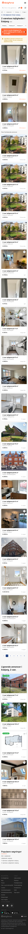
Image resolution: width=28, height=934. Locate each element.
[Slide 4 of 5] (14, 62)
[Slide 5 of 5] (15, 62)
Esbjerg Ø (11, 25)
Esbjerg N (20, 25)
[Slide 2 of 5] (13, 62)
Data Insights (4, 899)
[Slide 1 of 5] (12, 62)
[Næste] (24, 656)
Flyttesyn (16, 880)
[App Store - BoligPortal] (15, 912)
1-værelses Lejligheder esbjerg (9, 860)
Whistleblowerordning (6, 892)
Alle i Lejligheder (6, 856)
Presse (2, 882)
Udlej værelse (17, 878)
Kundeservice (17, 887)
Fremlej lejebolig (18, 885)
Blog (2, 880)
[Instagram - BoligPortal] (12, 905)
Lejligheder (9, 12)
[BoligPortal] (8, 2)
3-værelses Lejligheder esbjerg (10, 863)
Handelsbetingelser (6, 890)
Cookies (3, 887)
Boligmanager (4, 897)
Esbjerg (17, 12)
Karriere (3, 894)
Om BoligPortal (4, 878)
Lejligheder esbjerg (6, 858)
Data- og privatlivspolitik (7, 885)
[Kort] (25, 7)
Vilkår (15, 890)
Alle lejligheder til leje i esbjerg (11, 15)
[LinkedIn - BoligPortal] (7, 905)
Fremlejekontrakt (18, 882)
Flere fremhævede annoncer (9, 132)
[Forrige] (3, 656)
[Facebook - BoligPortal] (3, 905)
